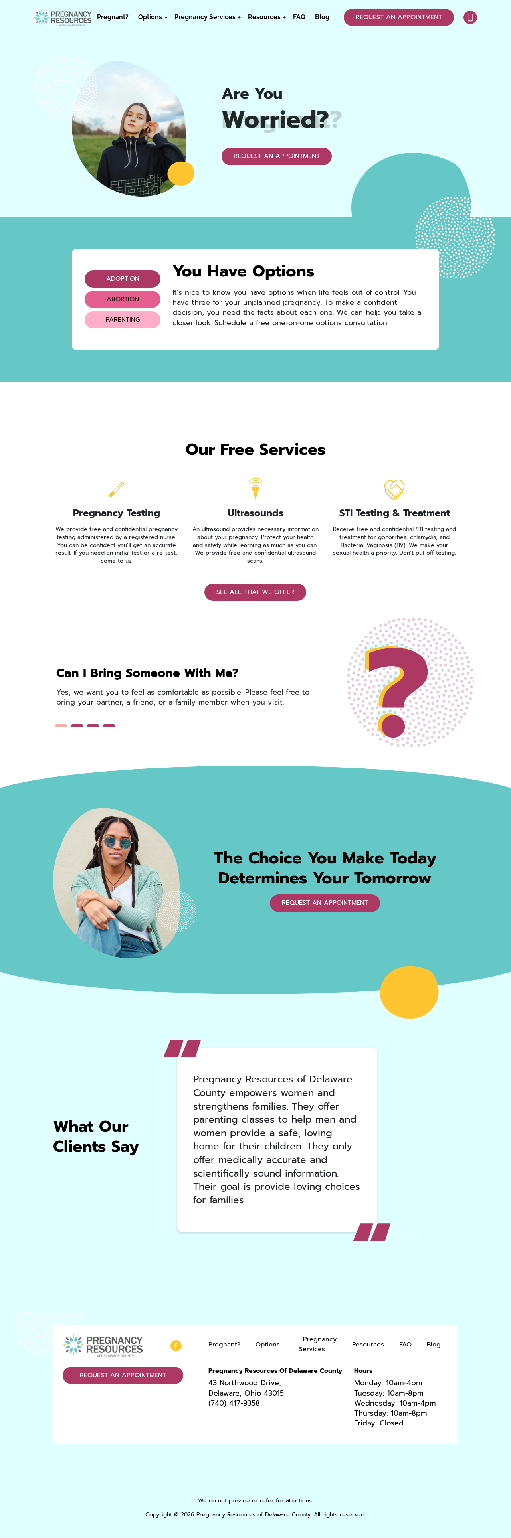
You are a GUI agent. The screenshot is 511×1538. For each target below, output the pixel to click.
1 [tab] (60, 725)
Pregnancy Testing (116, 513)
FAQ (299, 17)
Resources (264, 17)
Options (150, 17)
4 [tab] (109, 725)
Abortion (123, 299)
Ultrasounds (255, 513)
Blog (322, 17)
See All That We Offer (255, 592)
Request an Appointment (399, 17)
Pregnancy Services (205, 17)
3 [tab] (93, 725)
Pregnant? (113, 17)
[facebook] (176, 1345)
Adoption (122, 279)
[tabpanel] (186, 691)
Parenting (123, 319)
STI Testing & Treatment (394, 513)
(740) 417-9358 (234, 1403)
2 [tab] (77, 725)
